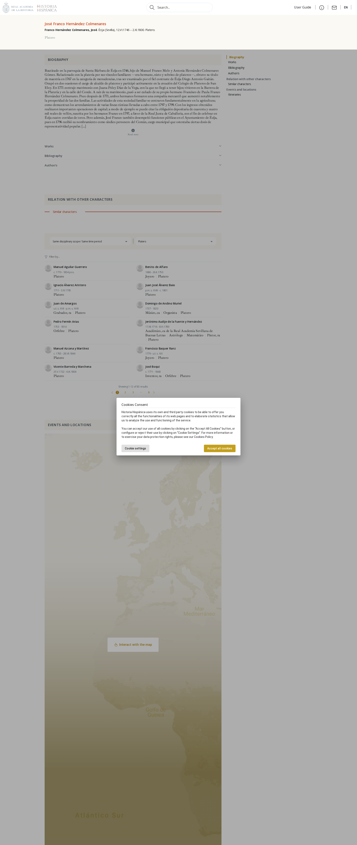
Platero (50, 38)
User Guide (303, 7)
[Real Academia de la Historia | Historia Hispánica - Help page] (322, 7)
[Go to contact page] (334, 7)
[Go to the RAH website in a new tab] (17, 7)
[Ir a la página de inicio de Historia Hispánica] (45, 7)
